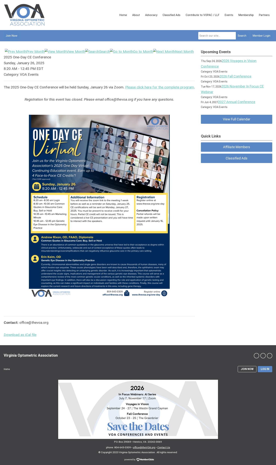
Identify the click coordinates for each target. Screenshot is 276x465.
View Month (75, 51)
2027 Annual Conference (236, 102)
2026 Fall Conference (235, 76)
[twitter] (263, 355)
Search (242, 35)
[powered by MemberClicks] (138, 460)
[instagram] (269, 355)
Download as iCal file (20, 335)
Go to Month (143, 51)
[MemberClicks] (24, 15)
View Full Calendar (236, 119)
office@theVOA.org (144, 447)
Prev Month (35, 51)
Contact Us (163, 447)
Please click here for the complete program (159, 87)
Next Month (184, 51)
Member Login (261, 35)
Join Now (11, 35)
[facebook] (256, 355)
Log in (265, 369)
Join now (247, 369)
